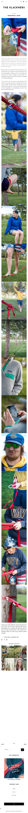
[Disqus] (14, 689)
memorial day (15, 637)
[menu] (2, 1)
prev (25, 744)
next (2, 744)
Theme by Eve (19, 811)
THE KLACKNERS (14, 8)
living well (7, 637)
